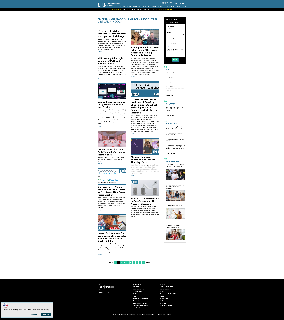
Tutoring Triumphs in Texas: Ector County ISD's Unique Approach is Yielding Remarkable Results (145, 51)
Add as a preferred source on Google (167, 3)
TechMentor (163, 301)
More (183, 6)
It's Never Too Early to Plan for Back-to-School (174, 206)
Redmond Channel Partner (140, 298)
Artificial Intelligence (171, 73)
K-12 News (122, 6)
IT (156, 9)
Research (147, 6)
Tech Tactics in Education (140, 303)
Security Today (164, 298)
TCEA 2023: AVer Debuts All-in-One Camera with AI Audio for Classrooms (145, 201)
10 (143, 262)
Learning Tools (170, 82)
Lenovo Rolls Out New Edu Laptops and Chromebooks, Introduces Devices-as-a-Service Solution (112, 237)
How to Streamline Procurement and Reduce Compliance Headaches (175, 186)
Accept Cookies (46, 314)
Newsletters (176, 6)
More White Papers (171, 153)
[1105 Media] (106, 300)
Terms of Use (151, 314)
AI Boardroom (137, 284)
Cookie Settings (33, 314)
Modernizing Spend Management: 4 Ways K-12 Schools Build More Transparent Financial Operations (175, 146)
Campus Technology (139, 289)
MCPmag (162, 291)
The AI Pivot (163, 303)
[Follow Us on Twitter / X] (180, 3)
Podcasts (154, 6)
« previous (110, 262)
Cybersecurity (169, 77)
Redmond (162, 296)
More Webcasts (170, 115)
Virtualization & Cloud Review (141, 305)
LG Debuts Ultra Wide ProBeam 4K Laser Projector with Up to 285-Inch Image (112, 33)
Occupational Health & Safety (168, 294)
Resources (161, 6)
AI (148, 9)
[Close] (50, 304)
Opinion (135, 6)
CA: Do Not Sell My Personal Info (163, 314)
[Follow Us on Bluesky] (176, 3)
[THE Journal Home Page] (109, 4)
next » (148, 262)
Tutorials (125, 9)
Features (129, 6)
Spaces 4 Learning (138, 301)
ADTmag (162, 284)
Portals (170, 69)
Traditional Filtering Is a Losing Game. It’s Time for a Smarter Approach (174, 108)
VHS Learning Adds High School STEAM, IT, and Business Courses (110, 61)
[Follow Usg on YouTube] (183, 3)
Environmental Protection (167, 289)
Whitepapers (172, 123)
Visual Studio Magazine (166, 305)
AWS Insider (136, 286)
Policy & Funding (170, 86)
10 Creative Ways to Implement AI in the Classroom (175, 133)
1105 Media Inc (123, 314)
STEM (145, 9)
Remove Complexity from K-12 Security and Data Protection (174, 127)
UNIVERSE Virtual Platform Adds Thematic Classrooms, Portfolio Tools (111, 152)
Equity (152, 9)
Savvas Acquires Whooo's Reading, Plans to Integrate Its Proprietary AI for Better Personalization (111, 190)
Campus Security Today (166, 286)
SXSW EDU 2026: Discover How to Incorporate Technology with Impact (175, 166)
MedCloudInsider (138, 294)
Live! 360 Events (137, 291)
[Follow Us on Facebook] (178, 3)
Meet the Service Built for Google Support (175, 140)
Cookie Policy (142, 314)
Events (169, 6)
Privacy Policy (178, 43)
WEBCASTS (170, 104)
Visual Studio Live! (138, 308)
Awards (140, 6)
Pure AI (135, 296)
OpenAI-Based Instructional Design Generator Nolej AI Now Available (112, 104)
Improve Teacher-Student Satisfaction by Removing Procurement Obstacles (173, 225)
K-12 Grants (132, 9)
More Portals (169, 95)
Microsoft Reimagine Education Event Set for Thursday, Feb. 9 (143, 159)
